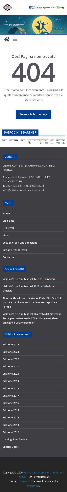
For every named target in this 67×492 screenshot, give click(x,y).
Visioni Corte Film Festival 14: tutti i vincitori (29, 279)
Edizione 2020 (11, 373)
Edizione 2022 (11, 359)
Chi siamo (8, 220)
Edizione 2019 (11, 381)
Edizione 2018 (11, 388)
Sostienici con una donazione (20, 242)
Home (6, 213)
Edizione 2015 (11, 410)
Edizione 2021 (11, 366)
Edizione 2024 (11, 344)
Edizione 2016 (11, 403)
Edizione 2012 (11, 432)
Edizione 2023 (11, 352)
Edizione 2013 (11, 425)
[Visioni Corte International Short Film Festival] (33, 17)
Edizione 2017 (11, 395)
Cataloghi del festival (15, 439)
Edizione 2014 (11, 417)
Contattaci (9, 257)
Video (6, 235)
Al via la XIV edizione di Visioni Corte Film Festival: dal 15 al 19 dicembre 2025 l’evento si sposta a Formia (32, 302)
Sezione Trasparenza (15, 250)
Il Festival (8, 228)
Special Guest (11, 446)
